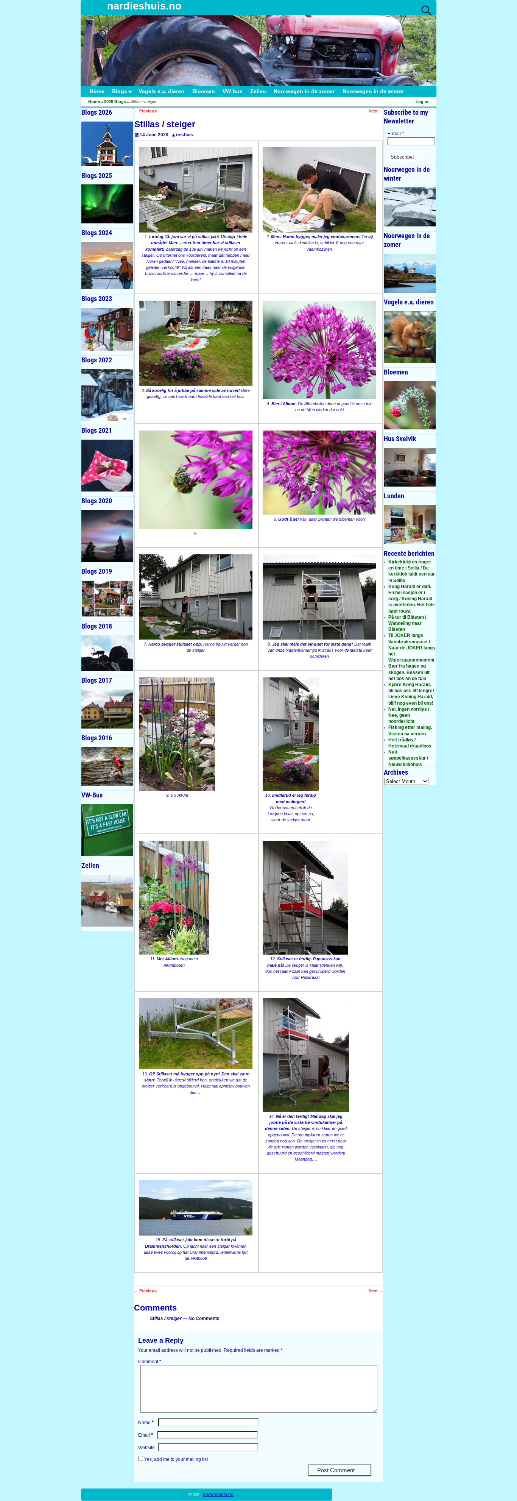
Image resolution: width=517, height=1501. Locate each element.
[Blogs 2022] (107, 395)
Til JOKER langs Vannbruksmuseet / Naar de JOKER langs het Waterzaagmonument (411, 648)
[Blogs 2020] (107, 536)
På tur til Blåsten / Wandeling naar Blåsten (407, 623)
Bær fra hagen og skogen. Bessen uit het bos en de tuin (409, 672)
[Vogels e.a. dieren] (410, 337)
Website (146, 1447)
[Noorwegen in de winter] (410, 206)
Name (146, 1422)
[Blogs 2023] (107, 329)
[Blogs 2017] (107, 709)
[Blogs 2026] (107, 144)
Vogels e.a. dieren (161, 91)
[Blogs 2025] (107, 203)
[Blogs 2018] (107, 653)
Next (376, 111)
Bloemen (203, 91)
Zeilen (258, 91)
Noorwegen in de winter (373, 91)
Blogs (119, 91)
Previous (145, 111)
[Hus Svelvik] (410, 467)
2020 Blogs (115, 101)
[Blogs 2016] (107, 766)
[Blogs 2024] (107, 265)
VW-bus (233, 91)
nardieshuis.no (144, 6)
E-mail (396, 133)
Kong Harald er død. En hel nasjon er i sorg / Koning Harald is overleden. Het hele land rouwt (411, 599)
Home (97, 91)
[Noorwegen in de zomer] (410, 273)
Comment (149, 1361)
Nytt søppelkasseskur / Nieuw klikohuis (408, 758)
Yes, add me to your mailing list (175, 1459)
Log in (422, 101)
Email (145, 1435)
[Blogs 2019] (107, 598)
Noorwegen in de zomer (304, 91)
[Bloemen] (410, 405)
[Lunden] (410, 524)
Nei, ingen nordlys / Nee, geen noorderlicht (408, 715)
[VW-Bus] (107, 830)
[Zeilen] (107, 901)
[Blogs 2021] (107, 465)
